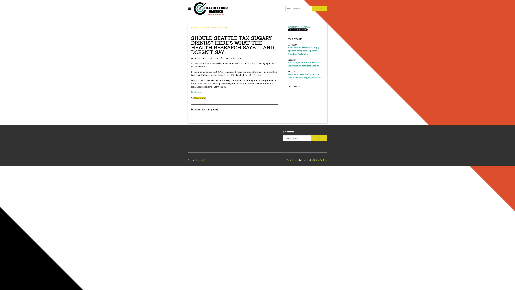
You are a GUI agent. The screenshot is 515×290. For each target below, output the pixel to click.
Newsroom (204, 27)
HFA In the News (219, 27)
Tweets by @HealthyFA (299, 27)
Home (194, 27)
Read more (196, 92)
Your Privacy (293, 160)
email (202, 160)
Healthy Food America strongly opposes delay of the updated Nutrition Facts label (303, 50)
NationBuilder (320, 160)
